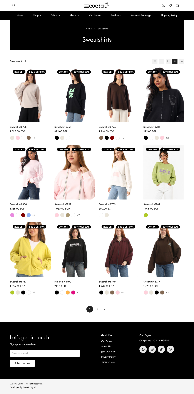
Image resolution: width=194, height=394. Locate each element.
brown (29, 138)
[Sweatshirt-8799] (74, 172)
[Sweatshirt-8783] (119, 172)
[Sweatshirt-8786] (163, 95)
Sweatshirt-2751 (62, 127)
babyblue (29, 215)
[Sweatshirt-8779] (119, 249)
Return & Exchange (140, 15)
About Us (74, 15)
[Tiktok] (161, 349)
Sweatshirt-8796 (107, 127)
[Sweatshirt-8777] (163, 249)
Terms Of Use (108, 362)
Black (57, 138)
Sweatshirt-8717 (18, 281)
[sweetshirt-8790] (74, 249)
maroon (112, 138)
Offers (54, 15)
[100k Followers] (152, 349)
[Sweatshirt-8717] (30, 249)
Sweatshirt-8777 (151, 281)
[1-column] (154, 61)
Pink (18, 138)
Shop (35, 15)
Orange (68, 292)
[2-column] (161, 61)
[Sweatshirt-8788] (30, 95)
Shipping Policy (169, 15)
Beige (12, 138)
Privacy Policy (108, 356)
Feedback (115, 15)
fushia (73, 292)
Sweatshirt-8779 (107, 281)
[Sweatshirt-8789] (163, 172)
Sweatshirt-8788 (18, 127)
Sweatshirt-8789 (151, 204)
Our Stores (95, 15)
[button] (177, 5)
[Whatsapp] (170, 349)
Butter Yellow (23, 138)
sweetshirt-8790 (62, 281)
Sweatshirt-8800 (18, 204)
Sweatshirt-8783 (107, 204)
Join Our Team (108, 351)
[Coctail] (97, 5)
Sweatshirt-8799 (62, 204)
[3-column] (168, 61)
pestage (146, 215)
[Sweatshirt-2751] (74, 95)
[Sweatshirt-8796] (119, 95)
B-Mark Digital (29, 387)
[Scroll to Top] (188, 377)
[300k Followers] (143, 349)
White (68, 138)
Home (20, 15)
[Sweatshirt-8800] (30, 172)
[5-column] (181, 61)
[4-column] (174, 61)
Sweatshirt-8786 (151, 127)
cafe (68, 215)
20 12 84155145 (160, 340)
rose (12, 215)
